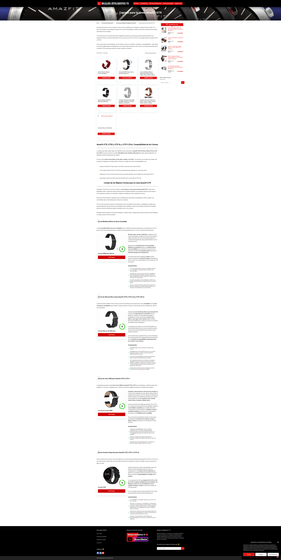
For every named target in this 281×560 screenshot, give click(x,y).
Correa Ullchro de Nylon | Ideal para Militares (104, 100)
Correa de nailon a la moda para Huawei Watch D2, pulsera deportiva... (175, 29)
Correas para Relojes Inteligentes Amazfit (126, 23)
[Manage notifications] (277, 557)
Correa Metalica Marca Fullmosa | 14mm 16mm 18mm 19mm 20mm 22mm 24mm (147, 74)
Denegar (261, 554)
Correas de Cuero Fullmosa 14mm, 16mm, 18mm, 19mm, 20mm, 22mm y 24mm (148, 101)
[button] (278, 542)
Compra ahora (106, 77)
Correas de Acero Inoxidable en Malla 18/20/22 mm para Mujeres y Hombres (126, 101)
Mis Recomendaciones (155, 3)
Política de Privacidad (262, 557)
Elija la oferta (127, 77)
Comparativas (144, 3)
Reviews (136, 3)
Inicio (98, 23)
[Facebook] (98, 553)
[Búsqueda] (182, 82)
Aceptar (249, 554)
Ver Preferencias (273, 554)
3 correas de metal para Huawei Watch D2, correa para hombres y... (175, 67)
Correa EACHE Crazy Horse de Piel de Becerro (126, 72)
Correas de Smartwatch (107, 23)
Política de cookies (253, 557)
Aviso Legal (269, 557)
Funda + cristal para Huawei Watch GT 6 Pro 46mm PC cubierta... (174, 48)
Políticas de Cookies (101, 539)
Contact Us (99, 542)
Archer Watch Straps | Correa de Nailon (104, 72)
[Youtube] (103, 553)
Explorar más (178, 3)
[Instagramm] (100, 553)
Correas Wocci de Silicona (105, 128)
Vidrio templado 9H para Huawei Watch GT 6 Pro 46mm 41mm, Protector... (175, 57)
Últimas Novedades (168, 3)
